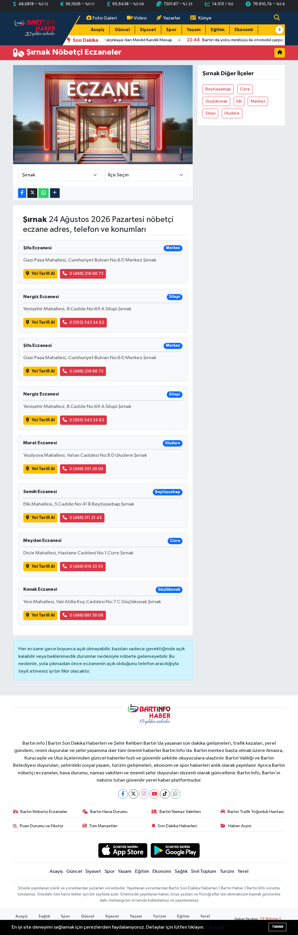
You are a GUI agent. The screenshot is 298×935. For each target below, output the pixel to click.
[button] (279, 30)
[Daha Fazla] (55, 193)
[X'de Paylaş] (32, 193)
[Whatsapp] (175, 794)
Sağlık (181, 871)
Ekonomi (244, 30)
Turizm (227, 871)
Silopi (210, 113)
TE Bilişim (269, 919)
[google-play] (175, 850)
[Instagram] (144, 794)
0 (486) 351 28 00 (86, 469)
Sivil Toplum (203, 871)
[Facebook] (123, 794)
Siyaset (148, 30)
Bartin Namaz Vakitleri (180, 811)
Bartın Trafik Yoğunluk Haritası (256, 811)
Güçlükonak (216, 101)
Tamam (277, 926)
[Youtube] (154, 794)
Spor (171, 30)
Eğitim (217, 30)
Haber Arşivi (239, 826)
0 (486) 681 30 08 (86, 615)
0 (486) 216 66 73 (86, 273)
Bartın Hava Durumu (108, 811)
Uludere (232, 113)
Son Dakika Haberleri (177, 826)
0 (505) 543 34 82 (87, 322)
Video (140, 18)
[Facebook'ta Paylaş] (22, 193)
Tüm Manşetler (103, 826)
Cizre (245, 89)
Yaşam (194, 30)
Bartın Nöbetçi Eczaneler (44, 811)
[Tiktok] (165, 794)
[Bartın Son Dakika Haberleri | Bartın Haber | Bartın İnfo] (35, 28)
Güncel (122, 30)
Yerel (243, 871)
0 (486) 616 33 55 (86, 566)
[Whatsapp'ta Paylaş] (43, 193)
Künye (205, 18)
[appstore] (122, 850)
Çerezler (215, 927)
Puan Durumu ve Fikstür (41, 826)
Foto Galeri (105, 18)
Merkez (258, 101)
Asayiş (97, 30)
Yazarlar (171, 18)
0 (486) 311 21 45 (86, 517)
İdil (239, 101)
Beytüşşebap (218, 89)
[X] (133, 794)
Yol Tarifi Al (43, 273)
